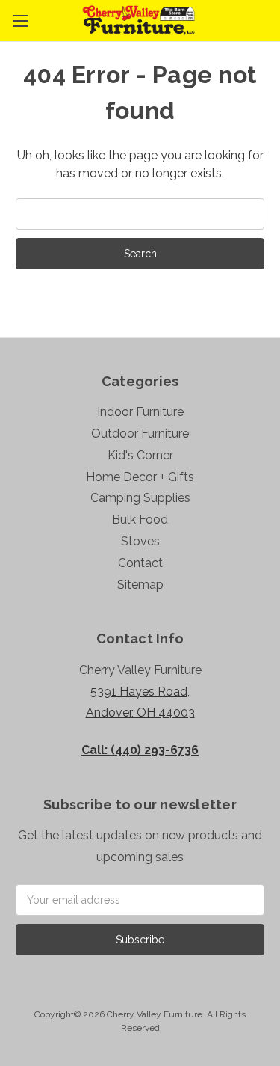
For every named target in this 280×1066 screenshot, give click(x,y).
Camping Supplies (140, 498)
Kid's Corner (140, 455)
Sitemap (140, 585)
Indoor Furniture (140, 412)
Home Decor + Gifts (140, 477)
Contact (140, 563)
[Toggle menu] (20, 20)
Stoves (140, 541)
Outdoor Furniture (140, 433)
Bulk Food (140, 519)
